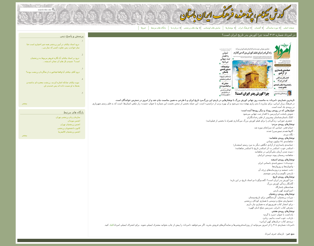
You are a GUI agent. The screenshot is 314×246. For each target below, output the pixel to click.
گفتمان (257, 27)
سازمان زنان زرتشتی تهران (68, 117)
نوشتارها (229, 27)
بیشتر (24, 103)
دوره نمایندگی (272, 27)
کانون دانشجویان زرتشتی (68, 128)
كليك (111, 224)
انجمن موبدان (74, 120)
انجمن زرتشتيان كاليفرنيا (69, 131)
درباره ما (175, 27)
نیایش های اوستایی (211, 27)
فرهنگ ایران (243, 27)
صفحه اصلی (288, 27)
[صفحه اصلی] (235, 21)
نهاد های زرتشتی (191, 27)
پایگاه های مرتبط (158, 27)
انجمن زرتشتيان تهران (70, 124)
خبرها (143, 27)
